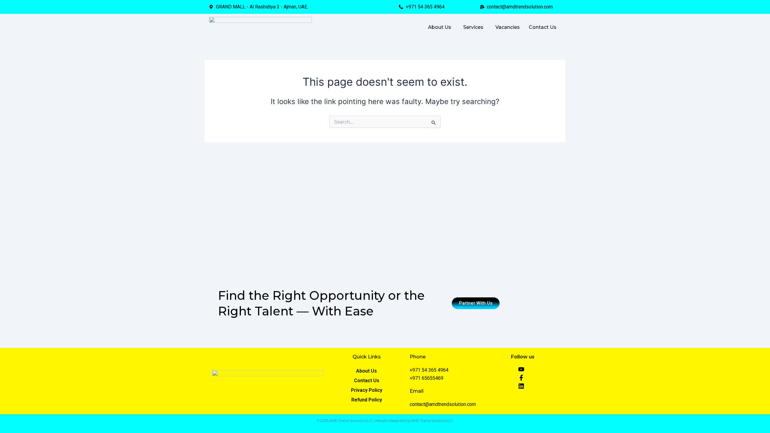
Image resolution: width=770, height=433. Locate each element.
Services (473, 27)
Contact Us (542, 27)
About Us (439, 27)
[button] (441, 27)
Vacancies (507, 27)
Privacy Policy (366, 390)
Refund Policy (366, 400)
